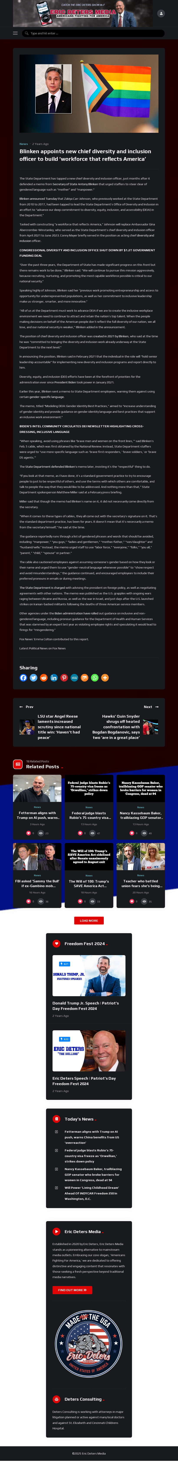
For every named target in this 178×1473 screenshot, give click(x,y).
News (24, 144)
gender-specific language (47, 397)
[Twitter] (33, 678)
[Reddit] (44, 678)
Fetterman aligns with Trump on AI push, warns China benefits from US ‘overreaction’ (92, 1137)
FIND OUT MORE (71, 1290)
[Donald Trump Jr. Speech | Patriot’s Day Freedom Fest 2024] (89, 975)
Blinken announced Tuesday (38, 198)
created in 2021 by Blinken (111, 336)
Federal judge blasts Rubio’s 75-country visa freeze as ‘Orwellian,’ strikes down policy (91, 1156)
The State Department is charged (42, 587)
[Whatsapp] (95, 678)
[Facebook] (23, 678)
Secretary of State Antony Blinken (75, 184)
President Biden (65, 382)
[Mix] (84, 678)
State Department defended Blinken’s (51, 466)
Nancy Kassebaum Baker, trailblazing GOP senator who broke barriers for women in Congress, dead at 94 (93, 1174)
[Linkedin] (54, 678)
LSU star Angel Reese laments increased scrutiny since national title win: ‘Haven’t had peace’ (59, 727)
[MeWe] (74, 678)
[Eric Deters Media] (83, 13)
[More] (105, 678)
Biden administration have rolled (76, 613)
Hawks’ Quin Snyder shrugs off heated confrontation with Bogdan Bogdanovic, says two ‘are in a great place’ (116, 727)
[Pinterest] (64, 678)
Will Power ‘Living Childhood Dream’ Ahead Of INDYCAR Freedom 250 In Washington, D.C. (92, 1193)
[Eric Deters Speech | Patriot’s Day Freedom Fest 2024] (89, 1050)
